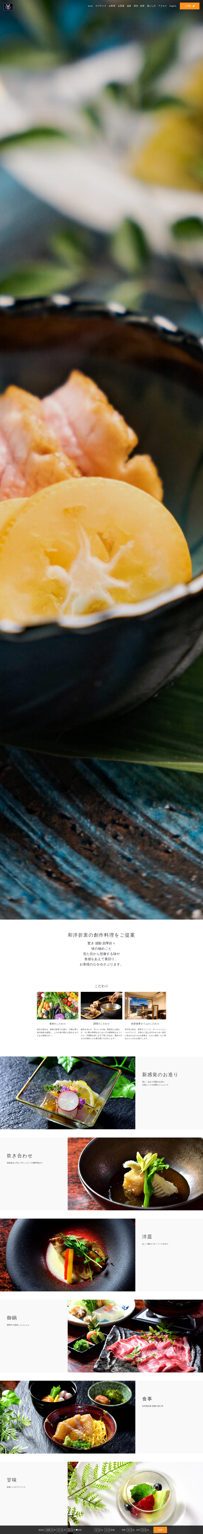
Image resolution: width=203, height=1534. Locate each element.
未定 (81, 1530)
